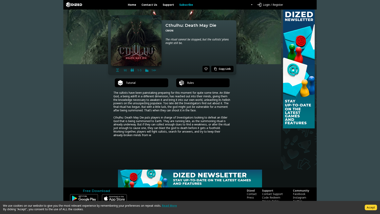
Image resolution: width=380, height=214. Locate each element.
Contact (252, 194)
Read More (169, 205)
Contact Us (149, 5)
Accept (371, 207)
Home (132, 5)
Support (168, 5)
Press (250, 197)
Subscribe (186, 5)
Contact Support (272, 194)
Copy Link (222, 69)
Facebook (299, 194)
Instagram (299, 197)
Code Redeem (271, 197)
